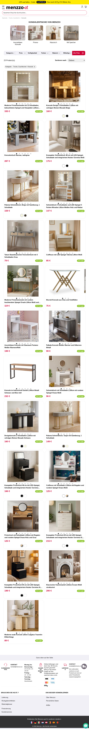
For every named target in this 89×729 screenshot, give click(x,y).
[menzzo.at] (46, 722)
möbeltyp (66, 53)
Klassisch (53, 42)
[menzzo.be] (50, 722)
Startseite (4, 18)
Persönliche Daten (52, 701)
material (55, 53)
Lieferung (5, 697)
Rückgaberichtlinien (8, 701)
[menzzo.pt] (57, 722)
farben (43, 53)
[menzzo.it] (39, 722)
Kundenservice (7, 712)
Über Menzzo (50, 697)
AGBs (48, 705)
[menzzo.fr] (31, 722)
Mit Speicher (71, 42)
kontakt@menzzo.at (75, 666)
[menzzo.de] (35, 722)
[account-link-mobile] (82, 7)
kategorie (9, 53)
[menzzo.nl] (42, 722)
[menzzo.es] (53, 722)
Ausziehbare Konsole (17, 43)
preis (21, 53)
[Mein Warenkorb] (86, 7)
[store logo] (43, 7)
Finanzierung (6, 708)
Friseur (35, 42)
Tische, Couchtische (14, 18)
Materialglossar (7, 704)
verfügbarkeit (32, 53)
